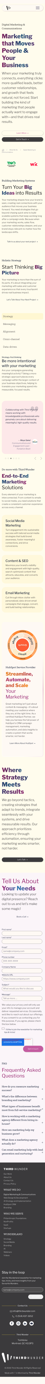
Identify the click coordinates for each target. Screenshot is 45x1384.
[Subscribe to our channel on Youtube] (31, 1323)
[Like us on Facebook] (12, 1323)
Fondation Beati (23, 449)
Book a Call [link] (22, 917)
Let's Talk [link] (21, 859)
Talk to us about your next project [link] (21, 241)
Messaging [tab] (9, 324)
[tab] (5, 458)
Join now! (36, 1297)
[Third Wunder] (9, 8)
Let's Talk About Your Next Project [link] (21, 300)
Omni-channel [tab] (11, 339)
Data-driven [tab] (10, 346)
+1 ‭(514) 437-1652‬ (24, 1316)
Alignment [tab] (9, 331)
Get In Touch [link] (21, 139)
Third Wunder (34, 1373)
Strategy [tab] (8, 316)
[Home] (3, 150)
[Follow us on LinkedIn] (25, 1323)
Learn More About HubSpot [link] (22, 743)
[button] (37, 8)
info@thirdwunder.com (24, 1311)
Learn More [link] (21, 133)
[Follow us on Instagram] (18, 1323)
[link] (22, 26)
